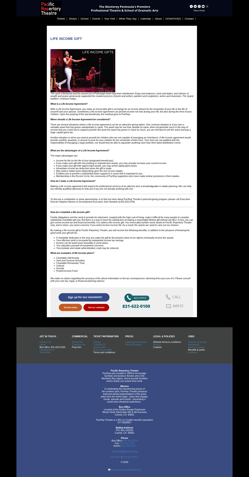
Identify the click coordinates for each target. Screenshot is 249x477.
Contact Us (45, 342)
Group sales (99, 347)
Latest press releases (136, 342)
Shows (73, 18)
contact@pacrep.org (125, 451)
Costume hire (79, 344)
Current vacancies (197, 342)
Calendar (145, 18)
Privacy (157, 344)
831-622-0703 (127, 443)
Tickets (97, 342)
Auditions (193, 352)
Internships (193, 344)
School (84, 18)
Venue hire (77, 342)
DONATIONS (173, 18)
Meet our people (196, 347)
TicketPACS (99, 344)
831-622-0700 (128, 446)
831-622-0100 (130, 440)
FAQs (42, 344)
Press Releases (133, 344)
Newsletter (45, 352)
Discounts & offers (102, 350)
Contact (189, 18)
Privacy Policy (131, 457)
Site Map (115, 457)
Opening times (47, 350)
